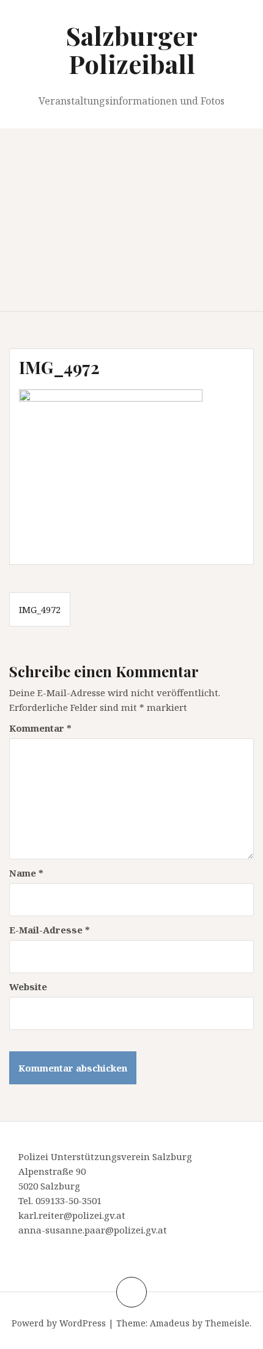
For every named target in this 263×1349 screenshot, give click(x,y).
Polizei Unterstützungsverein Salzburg (105, 1156)
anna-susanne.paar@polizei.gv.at (92, 1230)
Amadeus (170, 1323)
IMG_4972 (40, 609)
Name (26, 873)
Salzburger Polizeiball (132, 49)
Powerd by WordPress (59, 1323)
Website (28, 986)
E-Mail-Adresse (49, 930)
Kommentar (40, 728)
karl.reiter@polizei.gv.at (71, 1215)
